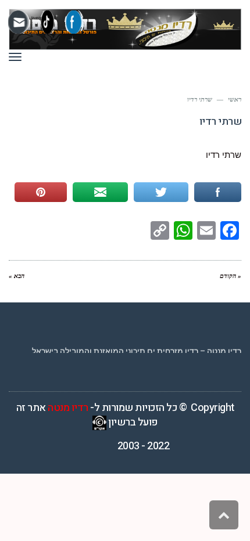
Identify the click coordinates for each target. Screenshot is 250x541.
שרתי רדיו (223, 155)
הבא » (16, 275)
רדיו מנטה (68, 408)
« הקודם (230, 275)
